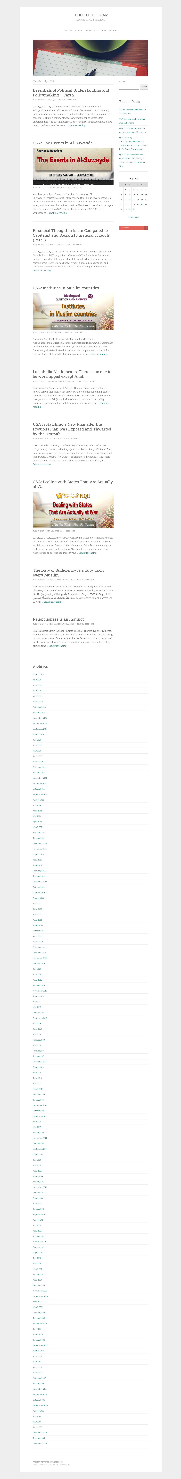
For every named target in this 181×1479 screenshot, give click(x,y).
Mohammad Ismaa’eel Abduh (61, 381)
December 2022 (40, 881)
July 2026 (37, 679)
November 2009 (40, 1291)
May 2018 (37, 1034)
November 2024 (40, 783)
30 (130, 209)
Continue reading (77, 125)
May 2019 (37, 1007)
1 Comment (70, 531)
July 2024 (37, 805)
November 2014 (40, 1138)
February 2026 (39, 707)
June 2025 (37, 745)
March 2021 (38, 941)
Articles (67, 30)
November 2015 (40, 1105)
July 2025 (37, 740)
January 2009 (39, 1318)
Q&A (104, 30)
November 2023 (40, 849)
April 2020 (37, 980)
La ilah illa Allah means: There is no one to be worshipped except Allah (72, 374)
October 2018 (38, 1012)
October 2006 (39, 1400)
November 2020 (40, 958)
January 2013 (38, 1209)
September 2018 (40, 1018)
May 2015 (37, 1127)
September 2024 (40, 794)
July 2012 (37, 1225)
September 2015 (40, 1116)
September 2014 (40, 1149)
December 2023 (40, 843)
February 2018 (39, 1040)
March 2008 (38, 1334)
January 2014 (38, 1181)
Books (77, 30)
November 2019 (40, 991)
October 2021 (38, 930)
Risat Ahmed (53, 439)
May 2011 (37, 1263)
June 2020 (37, 974)
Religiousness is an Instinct (58, 619)
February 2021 (39, 947)
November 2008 (40, 1323)
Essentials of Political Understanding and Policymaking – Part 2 (71, 92)
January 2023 (39, 876)
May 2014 (37, 1165)
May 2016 (37, 1083)
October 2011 (38, 1247)
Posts (97, 30)
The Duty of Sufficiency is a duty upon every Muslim (68, 573)
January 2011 (38, 1274)
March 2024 (38, 827)
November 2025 (40, 723)
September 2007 (40, 1345)
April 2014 (37, 1171)
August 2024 (38, 800)
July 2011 (37, 1258)
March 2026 (38, 701)
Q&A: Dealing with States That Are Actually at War (73, 484)
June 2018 (37, 1029)
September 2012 (40, 1214)
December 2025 (40, 718)
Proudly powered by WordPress (48, 1462)
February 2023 (39, 870)
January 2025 (39, 772)
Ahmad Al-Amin (55, 245)
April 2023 (37, 860)
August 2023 (38, 854)
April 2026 (37, 696)
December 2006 (40, 1389)
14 (121, 199)
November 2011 (40, 1241)
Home (88, 30)
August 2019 (38, 996)
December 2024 (40, 778)
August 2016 (38, 1067)
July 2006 (37, 1416)
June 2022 (37, 909)
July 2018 (37, 1023)
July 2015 (37, 1121)
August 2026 (38, 674)
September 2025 (40, 729)
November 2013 (40, 1187)
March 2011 (38, 1269)
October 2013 (38, 1192)
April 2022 (37, 920)
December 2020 (40, 952)
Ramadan (113, 30)
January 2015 (38, 1132)
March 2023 (38, 865)
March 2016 (38, 1089)
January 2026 (39, 712)
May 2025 (37, 751)
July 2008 (37, 1329)
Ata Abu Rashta (55, 187)
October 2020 (39, 963)
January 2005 (39, 1438)
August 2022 (38, 898)
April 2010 (37, 1280)
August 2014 (38, 1154)
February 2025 (39, 767)
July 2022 (37, 903)
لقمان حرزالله (52, 100)
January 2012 (38, 1236)
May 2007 (37, 1361)
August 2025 (38, 734)
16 (130, 199)
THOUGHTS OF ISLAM (90, 15)
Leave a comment (67, 100)
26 (142, 204)
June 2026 (37, 685)
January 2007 (39, 1383)
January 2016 (38, 1100)
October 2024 (39, 789)
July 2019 (37, 1001)
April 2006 (37, 1427)
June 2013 (37, 1203)
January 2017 (38, 1056)
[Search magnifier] (146, 228)
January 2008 (39, 1340)
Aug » (136, 217)
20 (146, 199)
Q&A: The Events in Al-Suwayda (63, 143)
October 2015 (38, 1110)
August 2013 (38, 1198)
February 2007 (39, 1378)
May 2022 (37, 914)
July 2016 (37, 1072)
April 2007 (37, 1367)
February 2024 (39, 832)
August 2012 (38, 1220)
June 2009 (37, 1301)
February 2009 (39, 1312)
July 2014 (37, 1160)
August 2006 (38, 1411)
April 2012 (37, 1231)
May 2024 (37, 816)
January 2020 (39, 985)
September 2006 (40, 1405)
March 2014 (38, 1176)
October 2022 (39, 887)
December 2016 (40, 1061)
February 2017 (39, 1050)
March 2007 (38, 1372)
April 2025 (37, 756)
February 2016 (39, 1094)
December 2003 (40, 1443)
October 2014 (38, 1143)
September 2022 (40, 892)
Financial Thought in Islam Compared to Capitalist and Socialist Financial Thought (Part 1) (72, 235)
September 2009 (40, 1296)
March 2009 (38, 1307)
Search (122, 81)
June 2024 (37, 810)
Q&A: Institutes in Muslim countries (66, 287)
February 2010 (39, 1285)
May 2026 (37, 690)
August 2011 (38, 1252)
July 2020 (37, 969)
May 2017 (37, 1045)
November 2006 (40, 1394)
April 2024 (37, 821)
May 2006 (37, 1422)
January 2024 (39, 838)
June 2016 (37, 1078)
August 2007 (38, 1350)
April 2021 (37, 936)
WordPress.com (63, 1464)
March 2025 (38, 761)
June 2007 (37, 1356)
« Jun (130, 217)
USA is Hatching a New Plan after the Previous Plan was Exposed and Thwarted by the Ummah (72, 429)
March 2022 (38, 925)
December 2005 (40, 1432)
